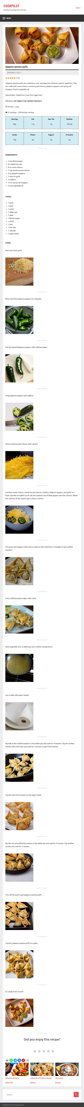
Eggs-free (9, 1082)
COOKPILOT (11, 5)
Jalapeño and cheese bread (41, 1078)
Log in (78, 7)
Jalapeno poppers (12, 1078)
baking (33, 1082)
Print (7, 1060)
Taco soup (59, 1078)
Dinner (58, 1082)
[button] (11, 1060)
